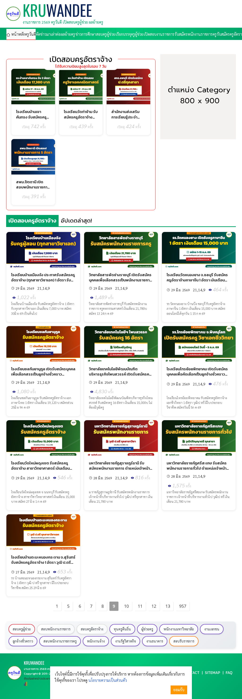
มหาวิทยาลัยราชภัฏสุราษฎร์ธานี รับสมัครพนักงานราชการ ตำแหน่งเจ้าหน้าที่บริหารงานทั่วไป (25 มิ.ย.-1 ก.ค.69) (120, 468)
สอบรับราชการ (183, 641)
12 (153, 606)
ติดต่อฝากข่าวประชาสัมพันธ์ (41, 678)
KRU (34, 662)
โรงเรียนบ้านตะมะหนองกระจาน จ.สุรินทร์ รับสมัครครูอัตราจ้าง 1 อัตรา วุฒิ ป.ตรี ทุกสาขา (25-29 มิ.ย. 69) (43, 562)
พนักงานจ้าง (96, 641)
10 (126, 606)
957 (182, 606)
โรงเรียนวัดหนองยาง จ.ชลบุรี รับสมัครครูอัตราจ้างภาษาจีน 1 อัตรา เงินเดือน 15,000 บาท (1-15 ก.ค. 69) (197, 280)
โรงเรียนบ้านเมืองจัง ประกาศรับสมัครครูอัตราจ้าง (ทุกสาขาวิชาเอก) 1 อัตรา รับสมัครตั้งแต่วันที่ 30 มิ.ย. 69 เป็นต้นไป (43, 280)
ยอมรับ (178, 689)
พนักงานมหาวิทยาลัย (179, 629)
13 (167, 606)
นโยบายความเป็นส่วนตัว (107, 680)
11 (140, 606)
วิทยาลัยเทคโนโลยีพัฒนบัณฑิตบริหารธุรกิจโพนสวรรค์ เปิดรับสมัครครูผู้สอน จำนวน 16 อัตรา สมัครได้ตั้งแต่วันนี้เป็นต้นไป (120, 377)
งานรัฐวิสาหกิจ (125, 641)
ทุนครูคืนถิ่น (122, 629)
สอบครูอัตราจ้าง (92, 629)
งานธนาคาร (154, 641)
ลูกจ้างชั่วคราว (23, 641)
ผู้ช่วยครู (147, 629)
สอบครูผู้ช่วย (22, 629)
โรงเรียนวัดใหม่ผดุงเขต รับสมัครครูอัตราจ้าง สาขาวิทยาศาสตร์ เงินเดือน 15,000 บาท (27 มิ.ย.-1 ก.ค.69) (40, 468)
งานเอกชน (211, 629)
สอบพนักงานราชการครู (60, 641)
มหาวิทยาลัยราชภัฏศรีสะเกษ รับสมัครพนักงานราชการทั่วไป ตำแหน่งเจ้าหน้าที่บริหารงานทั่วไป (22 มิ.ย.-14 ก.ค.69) (198, 468)
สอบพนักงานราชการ (55, 629)
